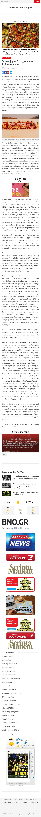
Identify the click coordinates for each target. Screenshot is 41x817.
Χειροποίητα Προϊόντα (10, 734)
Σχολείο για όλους (8, 726)
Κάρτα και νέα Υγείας (9, 701)
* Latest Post (6, 57)
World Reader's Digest (20, 7)
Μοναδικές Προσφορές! (10, 712)
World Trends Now (8, 671)
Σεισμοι (16, 802)
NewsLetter (34, 802)
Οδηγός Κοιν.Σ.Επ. (8, 715)
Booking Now (6, 660)
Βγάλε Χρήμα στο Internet (11, 678)
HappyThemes (33, 814)
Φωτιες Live (7, 800)
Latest (5, 455)
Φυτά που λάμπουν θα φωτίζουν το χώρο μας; (25, 493)
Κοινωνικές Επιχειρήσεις (11, 704)
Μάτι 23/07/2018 (8, 708)
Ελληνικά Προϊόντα (9, 686)
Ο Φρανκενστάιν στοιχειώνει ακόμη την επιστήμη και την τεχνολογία (24, 486)
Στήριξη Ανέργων (8, 719)
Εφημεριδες (7, 802)
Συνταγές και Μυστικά (10, 723)
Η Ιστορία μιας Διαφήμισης (11, 693)
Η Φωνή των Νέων (8, 697)
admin (7, 68)
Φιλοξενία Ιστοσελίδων (10, 730)
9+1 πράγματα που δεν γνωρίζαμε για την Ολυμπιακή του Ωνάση (26, 477)
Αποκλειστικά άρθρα (9, 675)
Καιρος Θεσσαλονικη (30, 800)
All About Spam (7, 656)
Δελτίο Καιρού (7, 682)
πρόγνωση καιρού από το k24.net (15, 785)
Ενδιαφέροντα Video (9, 690)
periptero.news (7, 667)
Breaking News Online (10, 664)
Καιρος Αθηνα (17, 800)
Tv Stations (24, 802)
